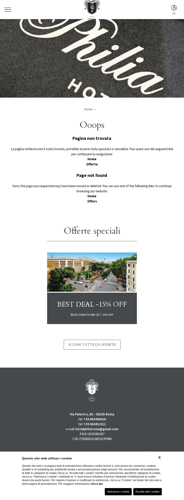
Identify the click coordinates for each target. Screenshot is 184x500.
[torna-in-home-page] (92, 391)
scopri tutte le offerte (92, 344)
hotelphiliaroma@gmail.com (97, 429)
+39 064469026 (94, 419)
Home (88, 109)
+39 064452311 (94, 424)
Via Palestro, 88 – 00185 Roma (92, 414)
